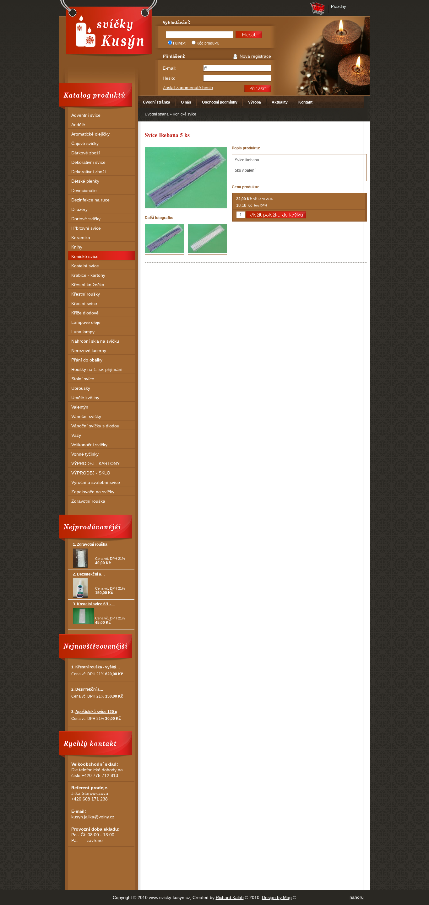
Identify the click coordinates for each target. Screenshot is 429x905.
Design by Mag (277, 897)
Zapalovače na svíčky (92, 491)
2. (89, 574)
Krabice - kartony (88, 275)
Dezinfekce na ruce (90, 199)
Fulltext (179, 43)
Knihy (76, 246)
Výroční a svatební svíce (95, 482)
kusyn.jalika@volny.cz (92, 816)
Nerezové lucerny (88, 350)
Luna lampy (83, 331)
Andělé (78, 124)
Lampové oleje (85, 322)
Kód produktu (208, 43)
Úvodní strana (157, 114)
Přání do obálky (86, 359)
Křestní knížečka (87, 284)
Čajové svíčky (85, 143)
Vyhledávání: (176, 22)
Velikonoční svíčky (89, 444)
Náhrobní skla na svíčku (95, 341)
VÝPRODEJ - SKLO (90, 472)
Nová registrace (255, 56)
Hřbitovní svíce (86, 228)
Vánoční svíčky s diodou (95, 425)
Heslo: (169, 78)
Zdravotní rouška (88, 501)
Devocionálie (84, 190)
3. (94, 604)
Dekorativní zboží (88, 171)
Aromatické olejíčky (90, 134)
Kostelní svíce (85, 265)
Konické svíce (85, 256)
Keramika (80, 237)
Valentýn (79, 407)
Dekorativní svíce (88, 162)
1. (90, 544)
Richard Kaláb (230, 897)
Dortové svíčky (85, 218)
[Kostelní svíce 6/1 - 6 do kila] (83, 623)
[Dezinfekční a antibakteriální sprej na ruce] (80, 596)
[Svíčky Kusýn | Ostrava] (109, 30)
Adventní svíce (85, 115)
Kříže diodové (85, 312)
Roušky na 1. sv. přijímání (96, 369)
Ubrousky (80, 388)
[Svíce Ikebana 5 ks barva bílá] (207, 239)
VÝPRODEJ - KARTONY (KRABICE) (95, 464)
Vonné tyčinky (85, 454)
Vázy (76, 435)
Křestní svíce (84, 303)
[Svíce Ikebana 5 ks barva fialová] (164, 239)
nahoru (357, 897)
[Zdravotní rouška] (80, 567)
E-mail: (169, 68)
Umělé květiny (85, 397)
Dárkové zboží (85, 152)
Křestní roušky (85, 294)
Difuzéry (79, 209)
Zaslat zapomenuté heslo (188, 87)
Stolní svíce (82, 378)
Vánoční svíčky (86, 416)
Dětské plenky (85, 181)
